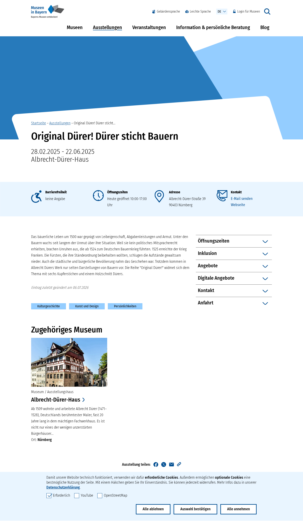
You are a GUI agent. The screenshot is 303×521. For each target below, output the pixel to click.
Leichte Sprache (200, 11)
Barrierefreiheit (56, 192)
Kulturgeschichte (48, 306)
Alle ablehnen (153, 509)
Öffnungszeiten (117, 192)
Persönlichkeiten (125, 306)
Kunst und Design (87, 306)
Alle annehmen (238, 509)
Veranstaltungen (149, 27)
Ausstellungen (107, 27)
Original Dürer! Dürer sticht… (94, 123)
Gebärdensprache (168, 11)
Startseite (38, 123)
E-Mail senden (241, 198)
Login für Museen (248, 11)
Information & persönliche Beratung (213, 27)
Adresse (174, 192)
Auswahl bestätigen (195, 509)
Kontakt (236, 192)
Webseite (238, 205)
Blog (264, 27)
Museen (75, 27)
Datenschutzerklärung (63, 487)
